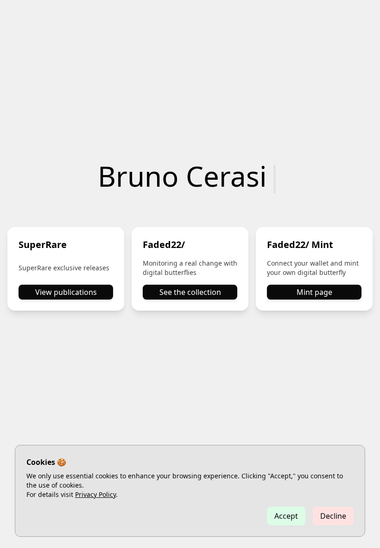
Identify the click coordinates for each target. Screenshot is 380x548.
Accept (286, 516)
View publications (66, 292)
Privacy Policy (95, 494)
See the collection (190, 292)
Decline (333, 516)
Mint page (314, 292)
